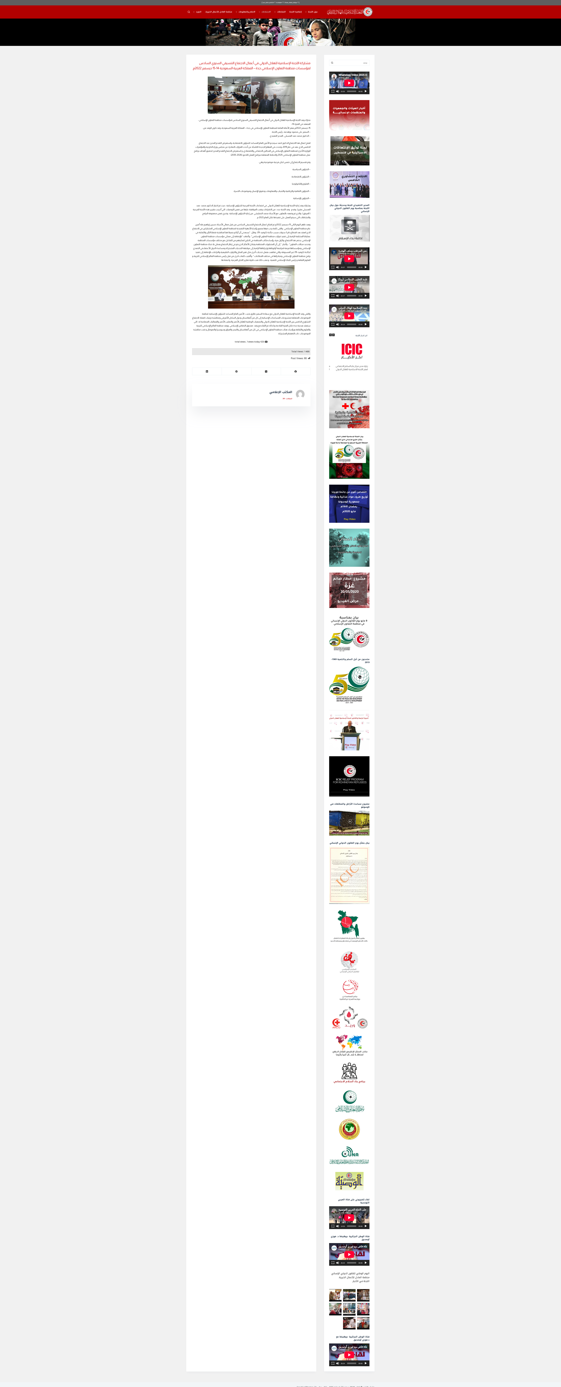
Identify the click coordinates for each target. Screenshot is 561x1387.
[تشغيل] (365, 91)
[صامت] (337, 91)
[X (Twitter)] (266, 371)
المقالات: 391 (287, 398)
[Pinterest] (236, 371)
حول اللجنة (313, 12)
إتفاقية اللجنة (295, 12)
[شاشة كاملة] (332, 91)
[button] (333, 335)
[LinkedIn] (207, 371)
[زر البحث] (332, 63)
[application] (349, 83)
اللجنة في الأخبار (361, 1281)
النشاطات (281, 12)
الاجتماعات (266, 12)
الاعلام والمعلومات (247, 12)
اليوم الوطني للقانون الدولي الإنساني (350, 1273)
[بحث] (189, 12)
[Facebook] (295, 371)
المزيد (198, 12)
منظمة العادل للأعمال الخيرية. (218, 12)
